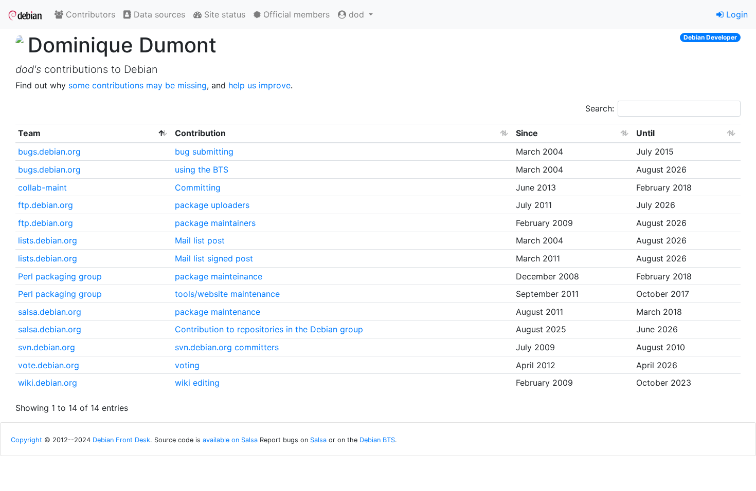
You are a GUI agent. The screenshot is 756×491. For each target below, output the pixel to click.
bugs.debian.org (49, 151)
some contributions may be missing (137, 85)
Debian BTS (377, 440)
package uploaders (212, 205)
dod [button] (356, 14)
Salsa (318, 440)
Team (29, 133)
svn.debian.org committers (227, 347)
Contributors (89, 14)
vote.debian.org (48, 365)
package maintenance (217, 312)
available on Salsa (230, 440)
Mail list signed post (214, 258)
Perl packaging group (60, 276)
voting (187, 365)
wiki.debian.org (47, 382)
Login (736, 14)
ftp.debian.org (45, 205)
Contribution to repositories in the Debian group (269, 329)
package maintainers (215, 223)
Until (645, 133)
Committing (198, 187)
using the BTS (201, 169)
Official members (295, 14)
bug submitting (204, 151)
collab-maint (42, 187)
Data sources (158, 14)
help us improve (259, 85)
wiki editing (197, 382)
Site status (223, 14)
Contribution (200, 133)
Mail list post (200, 240)
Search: (599, 108)
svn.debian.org (46, 347)
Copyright (26, 440)
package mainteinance (218, 276)
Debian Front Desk (121, 440)
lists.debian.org (47, 240)
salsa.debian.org (49, 312)
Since (527, 133)
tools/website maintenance (227, 294)
